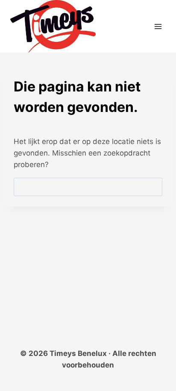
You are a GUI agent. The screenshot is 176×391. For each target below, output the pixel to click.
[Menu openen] (158, 26)
